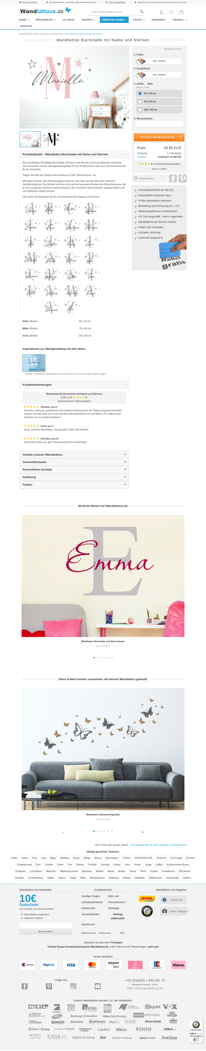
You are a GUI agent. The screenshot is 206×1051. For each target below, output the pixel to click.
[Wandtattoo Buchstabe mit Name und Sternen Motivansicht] (52, 139)
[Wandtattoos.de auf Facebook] (25, 986)
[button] (94, 657)
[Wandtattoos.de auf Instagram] (73, 986)
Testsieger (117, 942)
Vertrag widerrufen (118, 916)
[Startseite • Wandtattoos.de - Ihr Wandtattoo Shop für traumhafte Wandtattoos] (45, 10)
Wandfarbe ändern (172, 49)
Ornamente (158, 20)
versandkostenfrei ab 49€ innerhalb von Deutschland (158, 845)
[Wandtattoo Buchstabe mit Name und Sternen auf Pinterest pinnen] (182, 178)
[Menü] (201, 1021)
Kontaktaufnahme (91, 902)
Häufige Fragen (90, 896)
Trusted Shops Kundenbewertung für (78, 946)
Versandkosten (90, 914)
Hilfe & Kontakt (29, 2)
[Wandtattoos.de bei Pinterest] (49, 986)
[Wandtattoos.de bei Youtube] (98, 986)
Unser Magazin (178, 911)
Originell (178, 20)
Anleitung (177, 899)
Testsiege (113, 908)
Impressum (88, 924)
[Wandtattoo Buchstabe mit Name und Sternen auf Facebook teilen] (172, 178)
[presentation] (63, 832)
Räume (23, 20)
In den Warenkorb (157, 137)
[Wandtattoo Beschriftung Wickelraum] (33, 362)
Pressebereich (116, 902)
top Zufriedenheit (117, 2)
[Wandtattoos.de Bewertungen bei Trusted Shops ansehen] (147, 916)
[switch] (196, 1039)
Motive (137, 20)
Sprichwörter (44, 20)
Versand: (142, 157)
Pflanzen (68, 20)
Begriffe (87, 20)
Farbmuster (88, 908)
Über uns (113, 896)
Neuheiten (26, 26)
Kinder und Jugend (113, 20)
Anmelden (46, 931)
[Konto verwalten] (161, 12)
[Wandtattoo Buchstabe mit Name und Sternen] (74, 87)
